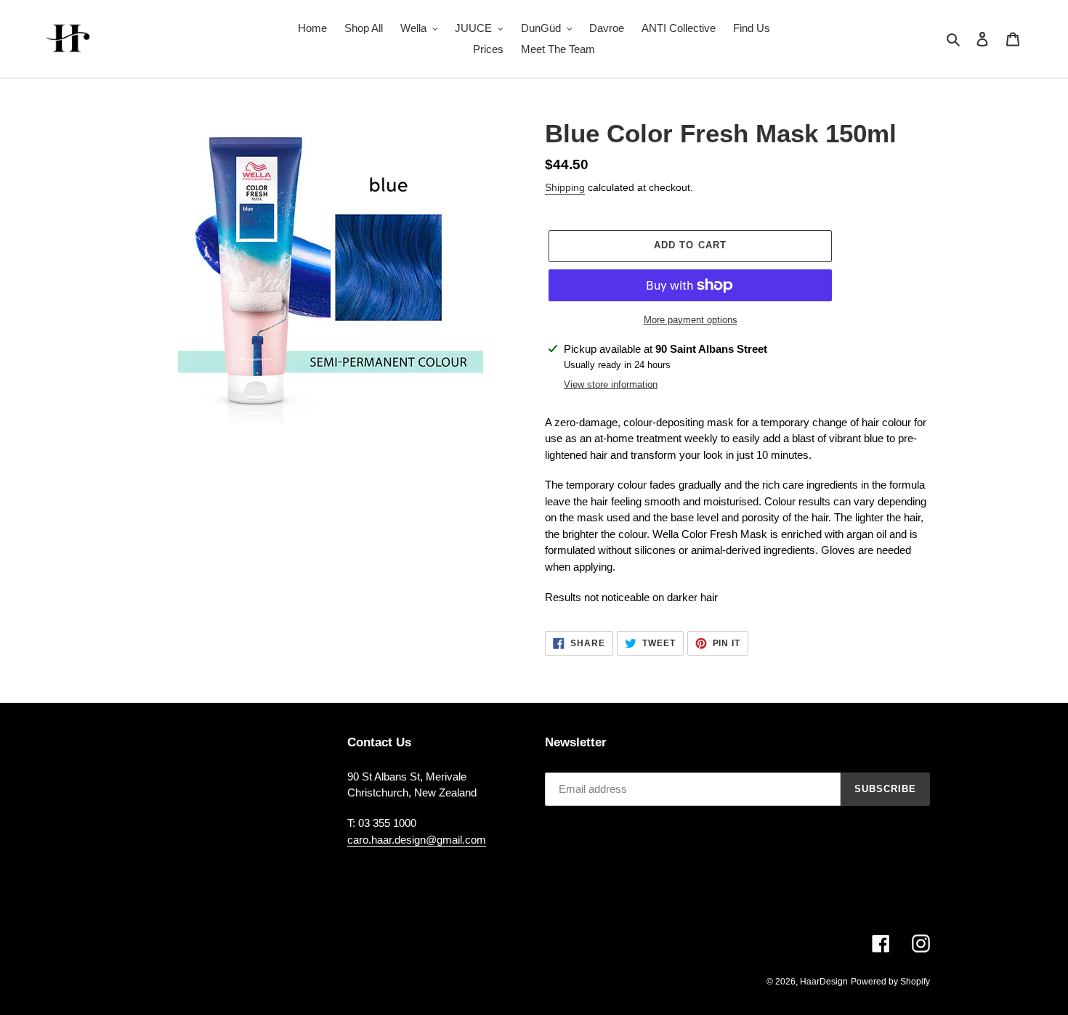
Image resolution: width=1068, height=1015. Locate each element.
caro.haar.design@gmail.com (416, 839)
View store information (611, 384)
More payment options (690, 319)
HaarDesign (824, 982)
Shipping (565, 187)
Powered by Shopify (890, 982)
